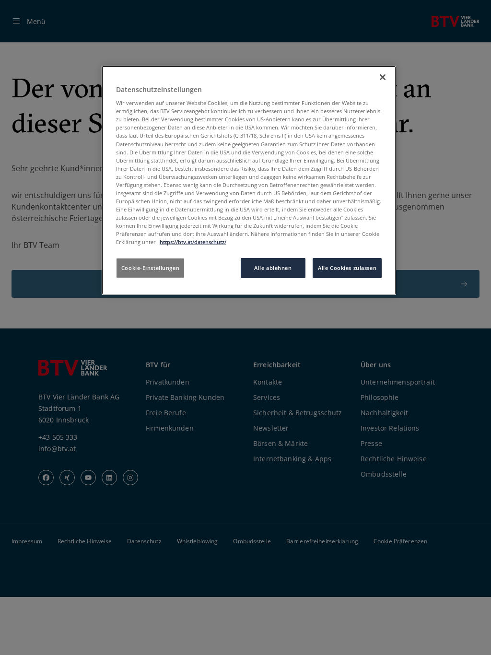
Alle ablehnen (273, 267)
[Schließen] (382, 77)
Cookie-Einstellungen (150, 267)
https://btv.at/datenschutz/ (193, 242)
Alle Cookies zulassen (347, 267)
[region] (249, 180)
